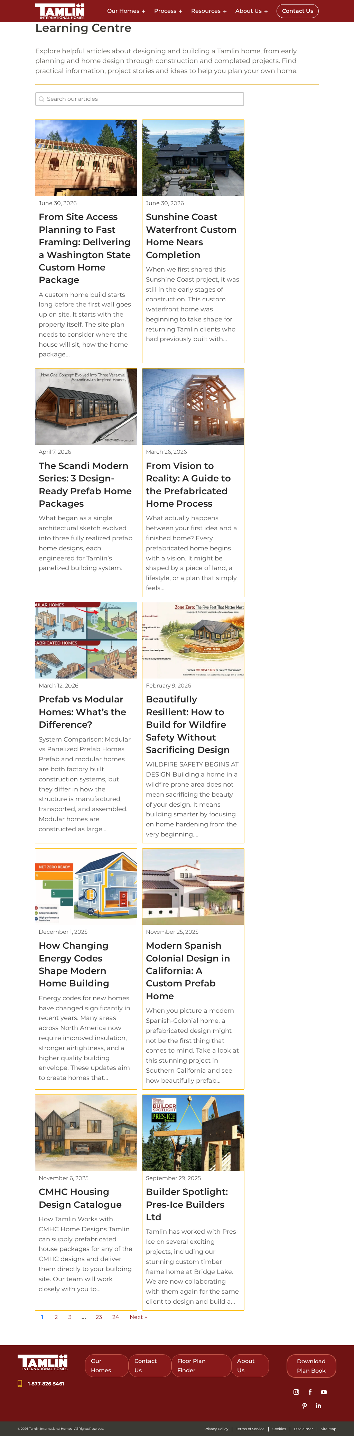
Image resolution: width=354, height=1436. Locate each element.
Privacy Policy (216, 1429)
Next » (138, 1317)
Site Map (328, 1429)
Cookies (279, 1429)
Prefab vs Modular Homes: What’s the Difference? (82, 712)
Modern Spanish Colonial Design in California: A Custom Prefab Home (188, 971)
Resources (206, 11)
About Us (248, 11)
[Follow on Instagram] (296, 1392)
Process (165, 11)
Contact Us (297, 11)
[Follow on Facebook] (310, 1392)
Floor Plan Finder (191, 1366)
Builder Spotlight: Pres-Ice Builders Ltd (187, 1204)
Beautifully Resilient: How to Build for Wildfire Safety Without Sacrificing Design (188, 724)
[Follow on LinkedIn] (318, 1405)
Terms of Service (250, 1429)
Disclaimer (303, 1429)
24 (115, 1317)
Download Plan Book (311, 1366)
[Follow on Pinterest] (304, 1405)
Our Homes (123, 11)
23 (99, 1317)
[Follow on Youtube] (323, 1392)
